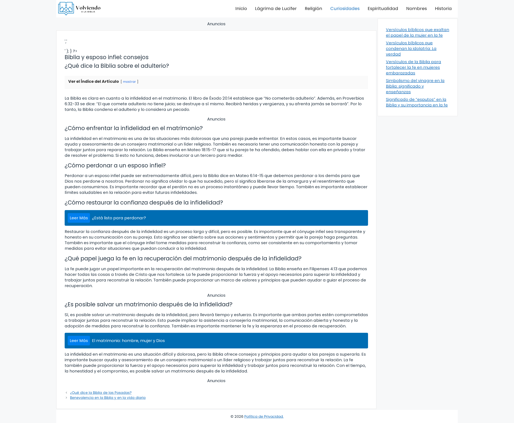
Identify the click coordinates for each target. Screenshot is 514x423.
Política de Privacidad (263, 416)
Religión (313, 8)
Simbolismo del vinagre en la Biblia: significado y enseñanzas (415, 86)
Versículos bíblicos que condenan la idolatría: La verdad (411, 48)
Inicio (241, 8)
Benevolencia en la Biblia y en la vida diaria (108, 397)
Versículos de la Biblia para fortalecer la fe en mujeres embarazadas (413, 67)
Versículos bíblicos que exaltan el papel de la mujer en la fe (417, 32)
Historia (443, 8)
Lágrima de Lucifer (276, 8)
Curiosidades (345, 8)
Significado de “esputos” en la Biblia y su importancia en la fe (417, 102)
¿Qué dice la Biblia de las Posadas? (101, 392)
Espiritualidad (383, 8)
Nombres (416, 8)
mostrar (129, 81)
